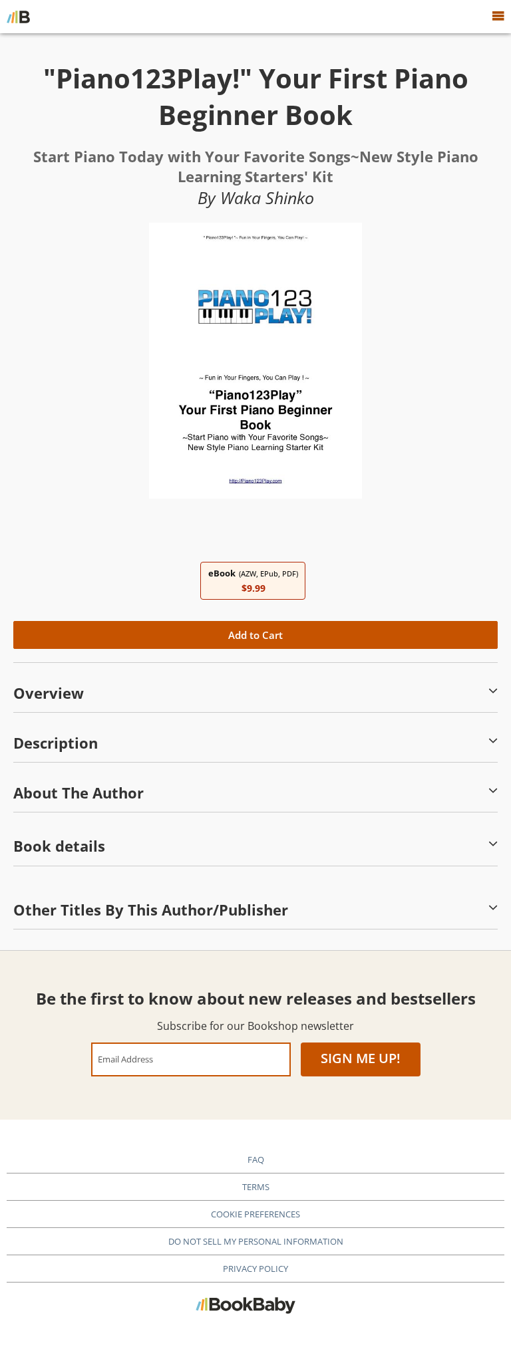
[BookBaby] (18, 16)
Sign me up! (361, 1058)
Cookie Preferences (255, 1214)
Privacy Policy (255, 1269)
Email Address (125, 1058)
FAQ (256, 1160)
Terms (255, 1187)
